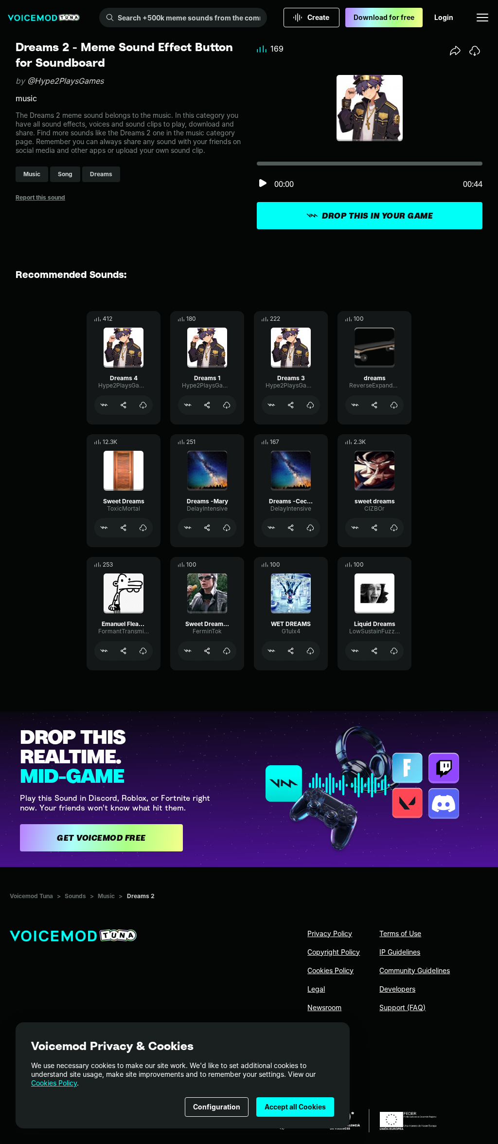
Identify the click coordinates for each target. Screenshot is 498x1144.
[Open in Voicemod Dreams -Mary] (187, 527)
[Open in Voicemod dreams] (355, 405)
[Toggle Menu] (482, 17)
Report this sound (40, 197)
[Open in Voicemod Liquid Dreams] (355, 651)
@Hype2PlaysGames (65, 81)
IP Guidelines (399, 952)
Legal (316, 989)
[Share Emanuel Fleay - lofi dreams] (123, 651)
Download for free (384, 17)
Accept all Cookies (295, 1107)
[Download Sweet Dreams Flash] (226, 651)
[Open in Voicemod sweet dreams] (355, 527)
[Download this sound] (474, 50)
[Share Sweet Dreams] (123, 527)
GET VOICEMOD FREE (101, 838)
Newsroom (324, 1007)
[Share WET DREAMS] (291, 651)
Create (318, 17)
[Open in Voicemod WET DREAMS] (271, 651)
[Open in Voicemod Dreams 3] (271, 405)
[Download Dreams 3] (310, 405)
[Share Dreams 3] (291, 405)
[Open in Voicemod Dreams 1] (187, 405)
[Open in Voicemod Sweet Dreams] (104, 527)
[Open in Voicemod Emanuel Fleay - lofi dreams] (104, 651)
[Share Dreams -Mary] (207, 527)
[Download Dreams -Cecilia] (310, 527)
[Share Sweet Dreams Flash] (207, 651)
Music (106, 896)
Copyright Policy (333, 952)
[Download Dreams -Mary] (226, 527)
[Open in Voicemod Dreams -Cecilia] (271, 527)
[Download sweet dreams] (394, 527)
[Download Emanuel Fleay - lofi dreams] (143, 651)
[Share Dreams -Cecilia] (291, 527)
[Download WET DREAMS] (310, 651)
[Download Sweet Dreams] (143, 527)
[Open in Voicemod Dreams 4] (104, 405)
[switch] (262, 183)
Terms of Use (400, 933)
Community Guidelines (414, 970)
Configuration (216, 1107)
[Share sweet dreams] (374, 527)
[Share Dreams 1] (207, 405)
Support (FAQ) (402, 1007)
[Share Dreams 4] (123, 405)
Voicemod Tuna (31, 896)
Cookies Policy (54, 1083)
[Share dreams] (374, 405)
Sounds (75, 896)
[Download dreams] (394, 405)
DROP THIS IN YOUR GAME (377, 216)
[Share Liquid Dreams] (374, 651)
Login (443, 17)
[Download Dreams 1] (226, 405)
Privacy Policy (329, 933)
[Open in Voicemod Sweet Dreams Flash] (187, 651)
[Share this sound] (455, 50)
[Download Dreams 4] (143, 405)
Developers (397, 989)
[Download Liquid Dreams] (394, 651)
